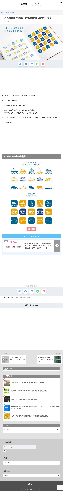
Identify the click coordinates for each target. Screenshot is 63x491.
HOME (32, 484)
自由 (28, 297)
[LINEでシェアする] (37, 64)
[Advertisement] (31, 81)
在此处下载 (31, 229)
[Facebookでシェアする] (26, 64)
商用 (12, 297)
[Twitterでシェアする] (20, 64)
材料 (17, 297)
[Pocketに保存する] (43, 64)
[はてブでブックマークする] (31, 64)
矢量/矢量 (23, 297)
